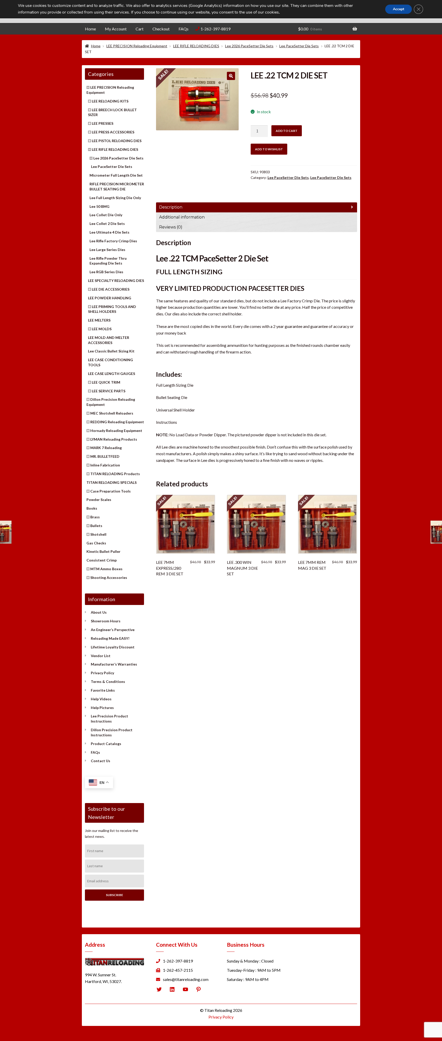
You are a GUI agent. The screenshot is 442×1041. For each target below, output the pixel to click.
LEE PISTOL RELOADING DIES (116, 141)
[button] (231, 76)
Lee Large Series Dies (107, 249)
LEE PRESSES (102, 123)
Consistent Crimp (101, 560)
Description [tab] (170, 207)
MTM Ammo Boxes (106, 569)
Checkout (161, 28)
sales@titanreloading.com (185, 979)
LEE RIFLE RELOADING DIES (196, 46)
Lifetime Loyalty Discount (113, 647)
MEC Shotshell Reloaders (111, 413)
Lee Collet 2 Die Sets (107, 223)
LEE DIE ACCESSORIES (110, 289)
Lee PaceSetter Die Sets (299, 46)
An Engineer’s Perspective (113, 629)
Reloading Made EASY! (110, 638)
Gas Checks (96, 543)
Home (90, 28)
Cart (139, 28)
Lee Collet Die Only (106, 215)
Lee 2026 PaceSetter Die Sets (249, 46)
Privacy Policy (102, 673)
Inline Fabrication (105, 465)
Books (91, 508)
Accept (398, 9)
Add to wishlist (269, 149)
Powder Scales (98, 499)
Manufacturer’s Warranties (114, 664)
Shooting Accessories (108, 577)
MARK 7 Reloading (106, 447)
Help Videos (101, 699)
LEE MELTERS (99, 320)
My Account (116, 28)
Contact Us (100, 761)
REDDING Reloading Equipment (117, 422)
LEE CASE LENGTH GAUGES (111, 373)
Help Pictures (102, 707)
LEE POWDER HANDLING (109, 298)
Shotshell (98, 534)
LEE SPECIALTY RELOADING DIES (116, 280)
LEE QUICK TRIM (106, 382)
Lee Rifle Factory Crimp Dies (113, 241)
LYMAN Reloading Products (113, 439)
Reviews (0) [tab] (170, 227)
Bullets (96, 525)
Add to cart (286, 131)
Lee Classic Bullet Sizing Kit (111, 351)
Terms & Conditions (108, 681)
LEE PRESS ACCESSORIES (113, 132)
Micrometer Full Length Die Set (116, 175)
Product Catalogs (106, 743)
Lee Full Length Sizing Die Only (115, 198)
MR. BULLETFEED (104, 456)
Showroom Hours (105, 621)
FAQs (184, 28)
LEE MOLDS (102, 329)
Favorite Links (103, 690)
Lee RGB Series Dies (106, 272)
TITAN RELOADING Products (115, 474)
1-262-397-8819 (215, 28)
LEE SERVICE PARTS (108, 391)
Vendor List (100, 656)
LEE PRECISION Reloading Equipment (136, 46)
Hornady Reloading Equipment (116, 430)
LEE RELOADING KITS (110, 101)
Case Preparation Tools (110, 491)
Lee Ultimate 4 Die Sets (109, 232)
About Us (99, 612)
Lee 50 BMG (99, 206)
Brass (95, 517)
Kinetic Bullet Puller (103, 551)
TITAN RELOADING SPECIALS (111, 482)
